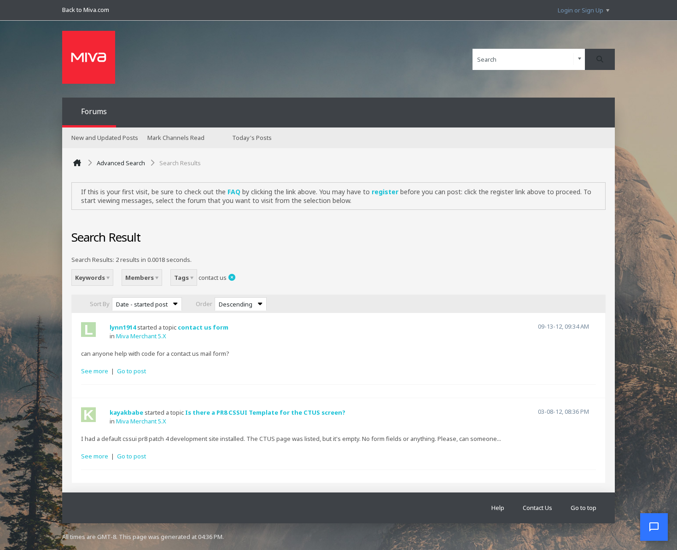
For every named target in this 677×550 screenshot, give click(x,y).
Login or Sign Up (580, 10)
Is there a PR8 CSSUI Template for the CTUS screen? (265, 412)
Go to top (583, 508)
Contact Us (537, 508)
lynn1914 (123, 327)
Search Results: (92, 259)
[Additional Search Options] (579, 59)
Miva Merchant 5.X (141, 336)
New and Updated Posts (104, 137)
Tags (182, 277)
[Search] (600, 59)
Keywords (90, 277)
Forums (94, 111)
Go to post (131, 371)
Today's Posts (252, 137)
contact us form (203, 327)
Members (140, 277)
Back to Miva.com (85, 10)
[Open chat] (654, 527)
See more (94, 371)
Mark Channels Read (175, 137)
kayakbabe (126, 412)
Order (204, 304)
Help (497, 508)
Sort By (100, 304)
